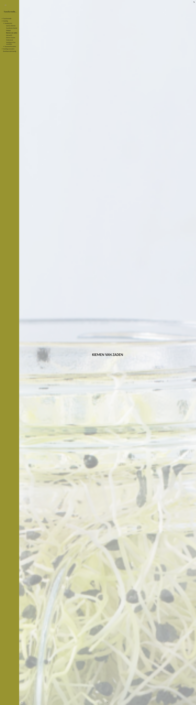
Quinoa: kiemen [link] (10, 26)
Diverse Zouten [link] (10, 37)
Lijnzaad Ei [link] (9, 35)
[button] (194, 2)
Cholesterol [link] (9, 40)
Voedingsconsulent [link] (8, 49)
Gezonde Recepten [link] (10, 46)
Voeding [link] (5, 21)
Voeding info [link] (8, 23)
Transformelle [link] (7, 18)
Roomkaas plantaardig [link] (9, 51)
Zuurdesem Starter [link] (11, 28)
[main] (107, 354)
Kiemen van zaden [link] (11, 33)
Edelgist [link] (8, 30)
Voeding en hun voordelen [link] (10, 43)
